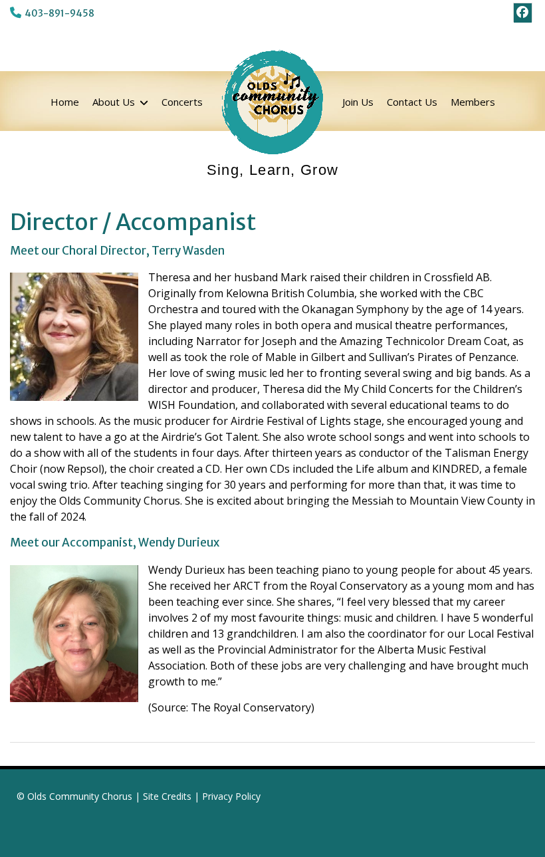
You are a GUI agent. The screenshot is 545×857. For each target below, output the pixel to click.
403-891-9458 (59, 13)
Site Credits (167, 796)
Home (65, 101)
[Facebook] (522, 12)
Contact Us (412, 101)
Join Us (358, 101)
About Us (113, 101)
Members (473, 101)
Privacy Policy (231, 796)
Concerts (182, 101)
